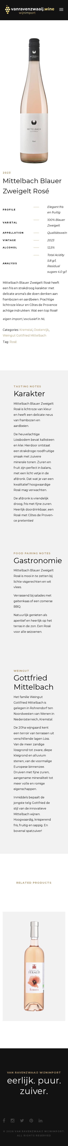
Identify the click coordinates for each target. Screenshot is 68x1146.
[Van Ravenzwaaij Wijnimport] (29, 9)
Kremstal (25, 330)
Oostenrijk (41, 330)
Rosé (13, 342)
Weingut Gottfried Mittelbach (24, 335)
